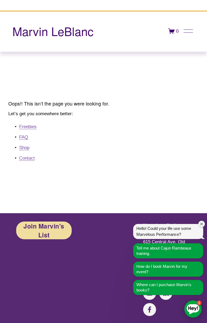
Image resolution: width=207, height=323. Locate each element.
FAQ (23, 137)
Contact (27, 158)
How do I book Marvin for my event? (161, 269)
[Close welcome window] (201, 224)
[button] (193, 309)
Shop (24, 147)
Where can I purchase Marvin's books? (163, 287)
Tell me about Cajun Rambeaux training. (163, 251)
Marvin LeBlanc (53, 31)
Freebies (28, 126)
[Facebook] (149, 309)
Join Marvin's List (43, 230)
